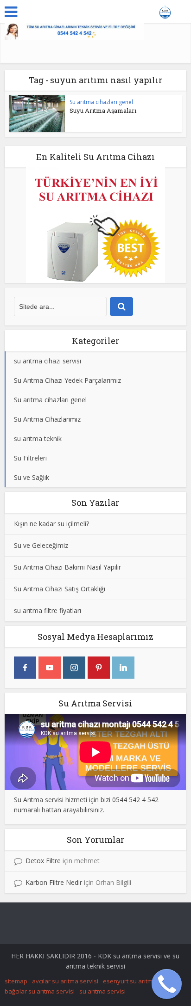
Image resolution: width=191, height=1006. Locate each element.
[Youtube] (49, 667)
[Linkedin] (123, 667)
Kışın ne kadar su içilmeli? (51, 523)
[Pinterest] (99, 667)
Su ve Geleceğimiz (41, 545)
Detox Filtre (43, 860)
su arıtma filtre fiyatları (47, 610)
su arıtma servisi (102, 991)
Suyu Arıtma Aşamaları (103, 110)
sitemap (16, 981)
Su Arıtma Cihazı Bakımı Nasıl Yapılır (67, 567)
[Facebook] (25, 667)
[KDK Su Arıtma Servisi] (165, 10)
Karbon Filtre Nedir (53, 882)
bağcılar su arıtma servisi (40, 991)
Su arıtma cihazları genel (101, 102)
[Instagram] (74, 667)
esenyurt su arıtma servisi (139, 981)
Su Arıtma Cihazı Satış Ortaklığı (59, 588)
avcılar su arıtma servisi (65, 981)
